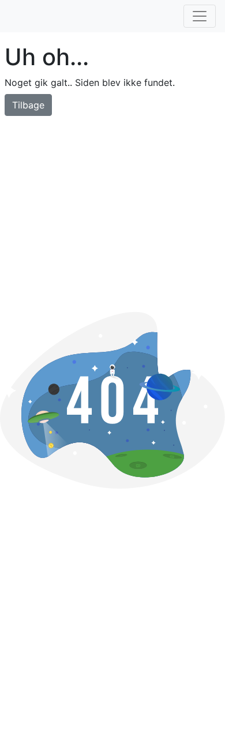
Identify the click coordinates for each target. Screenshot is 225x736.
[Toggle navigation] (199, 16)
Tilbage (28, 105)
